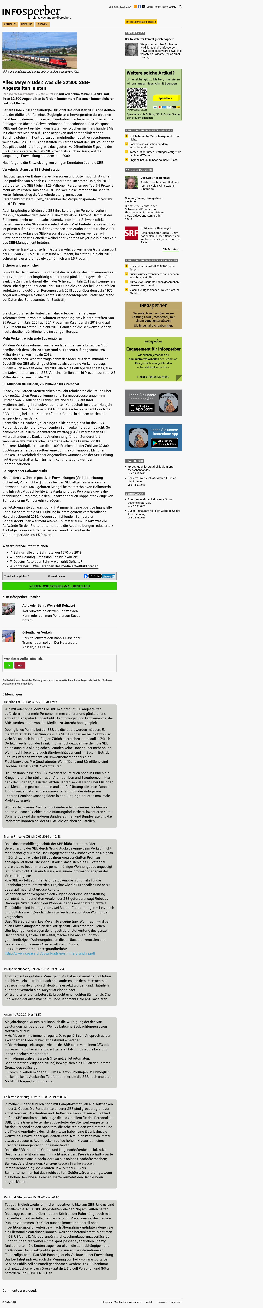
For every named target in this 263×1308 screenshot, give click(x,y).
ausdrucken (58, 576)
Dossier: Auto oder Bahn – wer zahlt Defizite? (47, 561)
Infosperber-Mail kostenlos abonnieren (121, 1302)
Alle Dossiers (171, 249)
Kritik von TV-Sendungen (156, 228)
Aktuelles (10, 24)
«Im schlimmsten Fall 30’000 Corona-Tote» (152, 267)
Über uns (26, 24)
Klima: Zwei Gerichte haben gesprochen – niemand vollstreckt (155, 283)
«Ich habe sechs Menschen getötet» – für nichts (155, 137)
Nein (20, 665)
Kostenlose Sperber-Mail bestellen (59, 586)
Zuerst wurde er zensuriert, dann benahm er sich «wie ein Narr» (155, 275)
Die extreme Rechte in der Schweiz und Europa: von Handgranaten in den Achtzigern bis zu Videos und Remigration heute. (145, 212)
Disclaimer (161, 1302)
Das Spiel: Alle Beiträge (155, 177)
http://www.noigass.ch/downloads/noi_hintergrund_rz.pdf (50, 953)
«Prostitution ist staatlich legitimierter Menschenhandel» (151, 468)
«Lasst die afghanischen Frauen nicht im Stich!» (154, 291)
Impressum (176, 1302)
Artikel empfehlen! (18, 576)
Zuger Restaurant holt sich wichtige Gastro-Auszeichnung (154, 512)
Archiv (172, 6)
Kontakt (149, 1302)
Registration (161, 6)
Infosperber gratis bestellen (141, 21)
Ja (8, 665)
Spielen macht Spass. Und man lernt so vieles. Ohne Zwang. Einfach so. (160, 186)
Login (150, 6)
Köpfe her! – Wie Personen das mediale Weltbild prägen (55, 566)
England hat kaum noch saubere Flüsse (153, 160)
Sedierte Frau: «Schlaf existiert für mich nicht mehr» (152, 479)
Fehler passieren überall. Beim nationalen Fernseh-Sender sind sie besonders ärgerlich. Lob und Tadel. (161, 237)
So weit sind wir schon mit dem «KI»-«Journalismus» (149, 145)
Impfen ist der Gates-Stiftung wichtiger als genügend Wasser (155, 153)
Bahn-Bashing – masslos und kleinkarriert (45, 557)
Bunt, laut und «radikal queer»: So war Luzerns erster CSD (151, 500)
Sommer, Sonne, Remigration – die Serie (144, 199)
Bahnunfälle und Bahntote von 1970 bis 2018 (47, 552)
